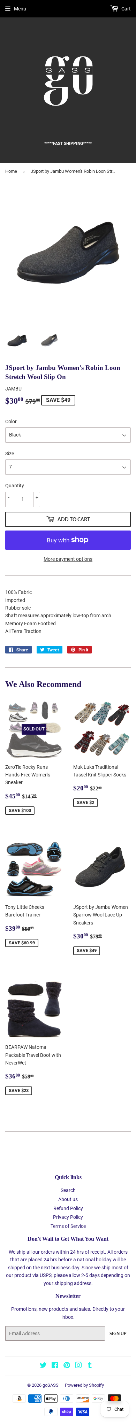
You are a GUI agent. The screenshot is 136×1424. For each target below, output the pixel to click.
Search (68, 1190)
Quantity (14, 485)
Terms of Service (68, 1226)
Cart (125, 8)
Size (9, 453)
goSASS (51, 1385)
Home (11, 171)
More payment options (68, 559)
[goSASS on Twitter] (43, 1366)
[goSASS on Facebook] (55, 1366)
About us (68, 1199)
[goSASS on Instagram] (78, 1366)
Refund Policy (68, 1208)
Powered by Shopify (84, 1385)
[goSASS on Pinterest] (66, 1366)
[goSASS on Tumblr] (89, 1366)
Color (11, 421)
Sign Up (117, 1333)
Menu (20, 8)
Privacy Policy (68, 1217)
